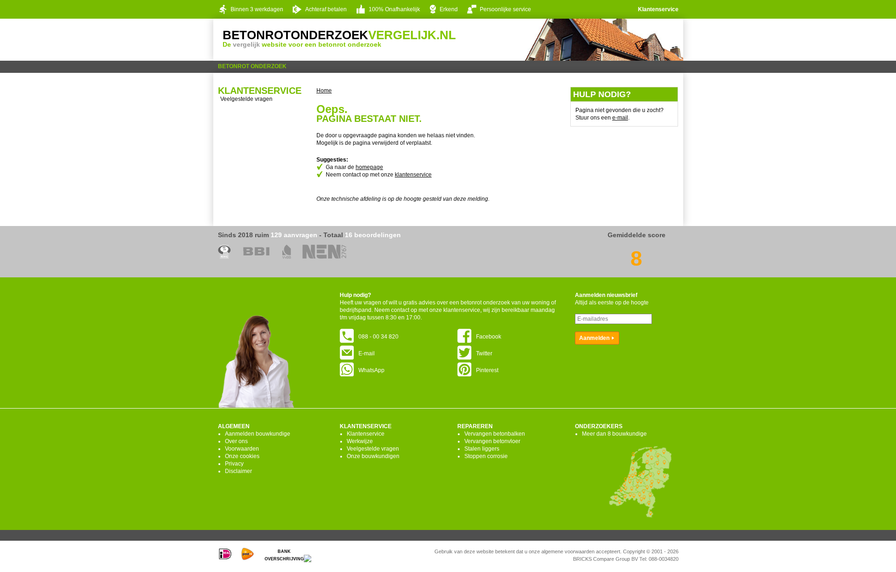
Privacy (234, 463)
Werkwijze (360, 441)
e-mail (620, 117)
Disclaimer (238, 471)
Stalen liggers (481, 448)
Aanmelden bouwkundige (257, 434)
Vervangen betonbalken (494, 434)
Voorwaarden (242, 448)
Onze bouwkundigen (373, 456)
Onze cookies (242, 456)
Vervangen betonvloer (492, 441)
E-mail (366, 353)
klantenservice (413, 174)
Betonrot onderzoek (252, 66)
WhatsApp (371, 370)
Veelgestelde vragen (246, 99)
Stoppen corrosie (486, 456)
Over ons (236, 441)
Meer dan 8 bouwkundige (614, 434)
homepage (369, 167)
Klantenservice (658, 9)
